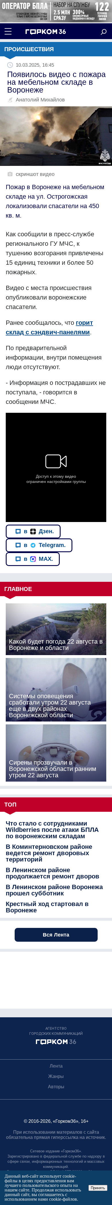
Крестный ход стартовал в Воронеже (47, 907)
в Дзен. (39, 531)
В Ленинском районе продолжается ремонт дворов (52, 873)
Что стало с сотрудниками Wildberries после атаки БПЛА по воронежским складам (52, 829)
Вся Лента (56, 935)
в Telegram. (45, 545)
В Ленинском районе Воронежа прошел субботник (54, 890)
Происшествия (29, 49)
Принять (98, 1188)
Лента (56, 1066)
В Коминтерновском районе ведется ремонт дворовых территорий (49, 853)
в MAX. (38, 559)
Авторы (56, 1086)
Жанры (56, 1076)
